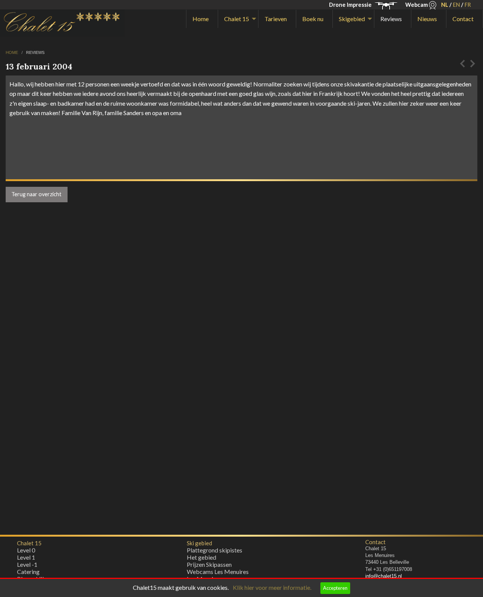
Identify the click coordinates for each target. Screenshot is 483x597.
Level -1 (27, 564)
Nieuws (427, 18)
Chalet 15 (236, 18)
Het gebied (201, 557)
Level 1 (26, 557)
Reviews (391, 18)
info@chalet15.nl (383, 576)
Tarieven (276, 18)
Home (200, 18)
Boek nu (312, 18)
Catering (28, 571)
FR (468, 5)
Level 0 (26, 550)
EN (456, 5)
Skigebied (352, 18)
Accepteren (335, 588)
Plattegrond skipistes (214, 550)
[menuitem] (202, 19)
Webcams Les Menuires (218, 571)
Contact (463, 18)
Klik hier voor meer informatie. (272, 587)
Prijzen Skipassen (209, 564)
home (12, 52)
